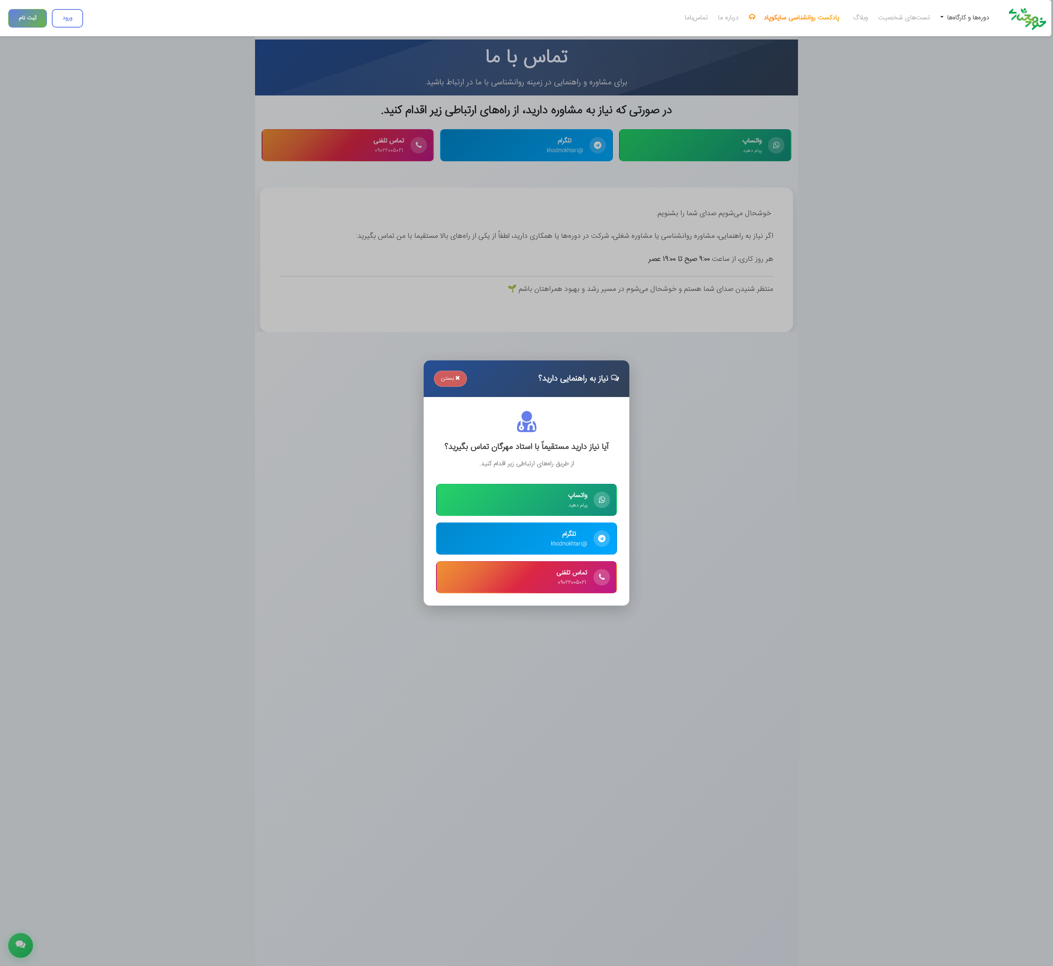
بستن (448, 378)
